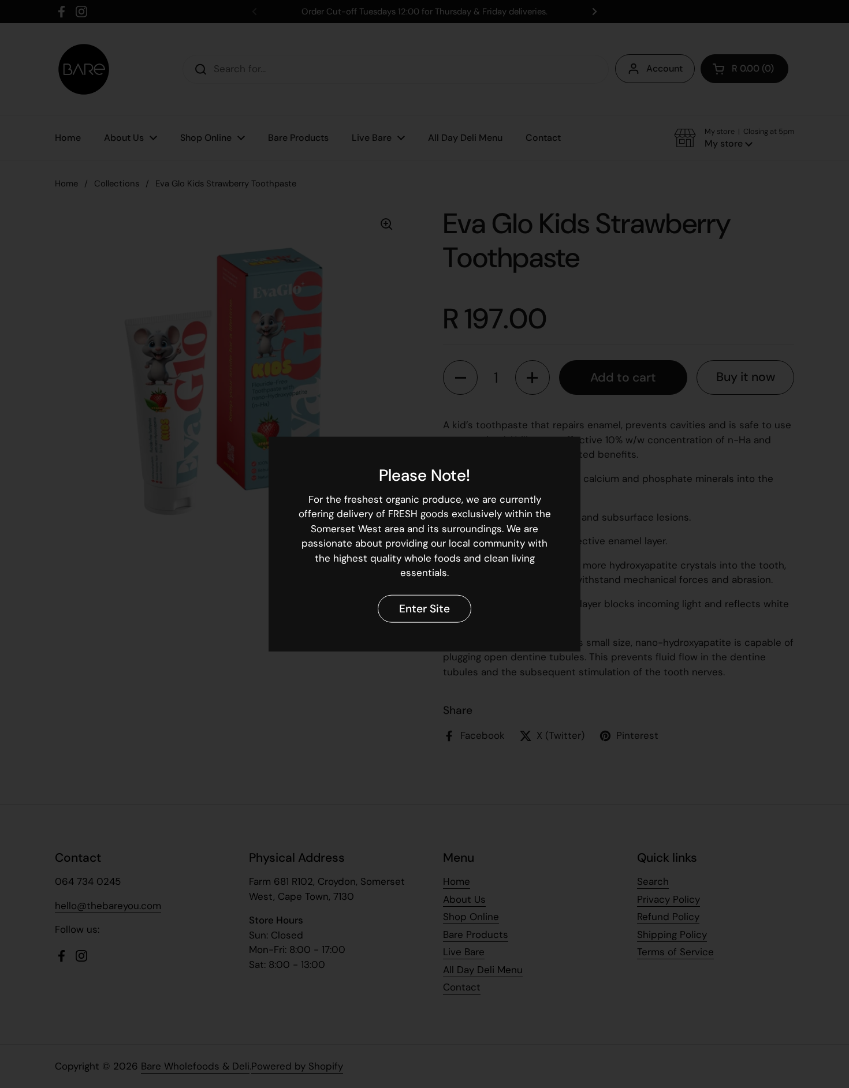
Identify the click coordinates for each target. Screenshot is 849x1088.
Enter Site (424, 608)
